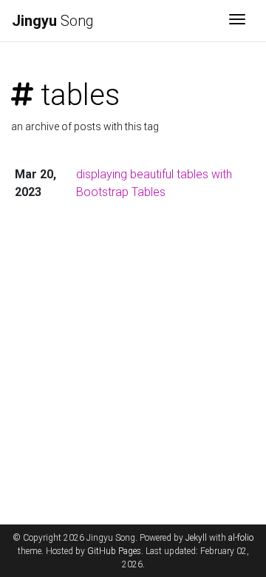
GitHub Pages (114, 551)
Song (53, 21)
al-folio (240, 538)
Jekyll (196, 538)
